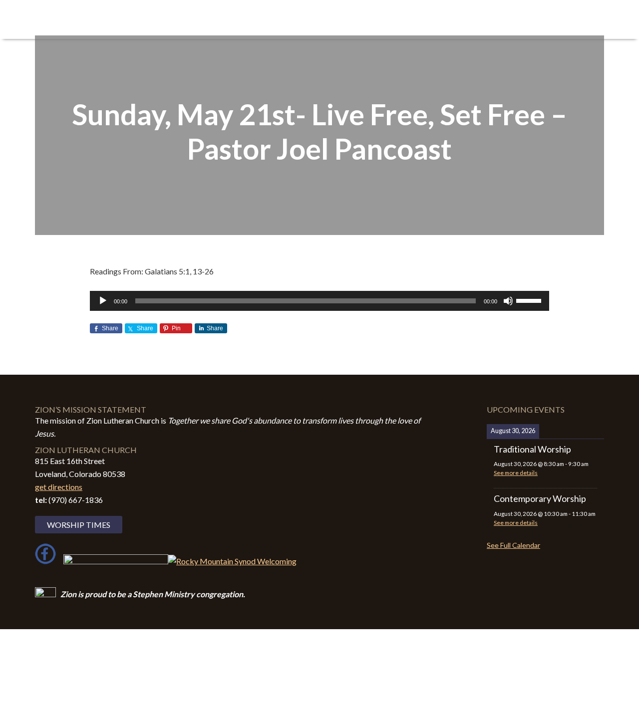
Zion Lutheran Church (135, 21)
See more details (516, 472)
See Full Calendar (513, 545)
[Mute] (508, 301)
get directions (58, 486)
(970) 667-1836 (75, 499)
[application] (319, 301)
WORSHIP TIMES (78, 524)
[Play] (103, 301)
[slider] (530, 300)
